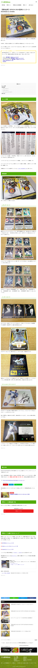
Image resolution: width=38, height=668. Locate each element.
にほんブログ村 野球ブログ (5, 646)
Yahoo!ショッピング (14, 57)
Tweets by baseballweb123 (23, 645)
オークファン (14, 555)
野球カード (25, 660)
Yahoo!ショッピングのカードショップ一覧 (10, 546)
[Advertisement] (18, 73)
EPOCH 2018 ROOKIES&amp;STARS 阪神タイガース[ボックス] (13, 480)
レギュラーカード (5, 88)
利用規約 (15, 659)
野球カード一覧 (18, 511)
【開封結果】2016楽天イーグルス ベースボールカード (22, 604)
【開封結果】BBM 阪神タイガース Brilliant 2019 (21, 631)
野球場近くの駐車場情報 (27, 659)
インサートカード (5, 90)
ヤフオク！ (15, 552)
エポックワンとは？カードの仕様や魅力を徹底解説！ (22, 617)
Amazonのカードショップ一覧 (7, 549)
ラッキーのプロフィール (13, 563)
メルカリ (20, 552)
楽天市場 (8, 57)
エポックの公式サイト (22, 168)
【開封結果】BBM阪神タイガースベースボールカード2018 (20, 494)
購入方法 (3, 93)
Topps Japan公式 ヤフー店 (8, 60)
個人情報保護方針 (17, 660)
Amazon (4, 61)
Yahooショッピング (18, 484)
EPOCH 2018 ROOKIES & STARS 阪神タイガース (15, 38)
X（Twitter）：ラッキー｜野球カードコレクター (17, 564)
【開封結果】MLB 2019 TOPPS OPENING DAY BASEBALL (23, 611)
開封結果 (3, 87)
